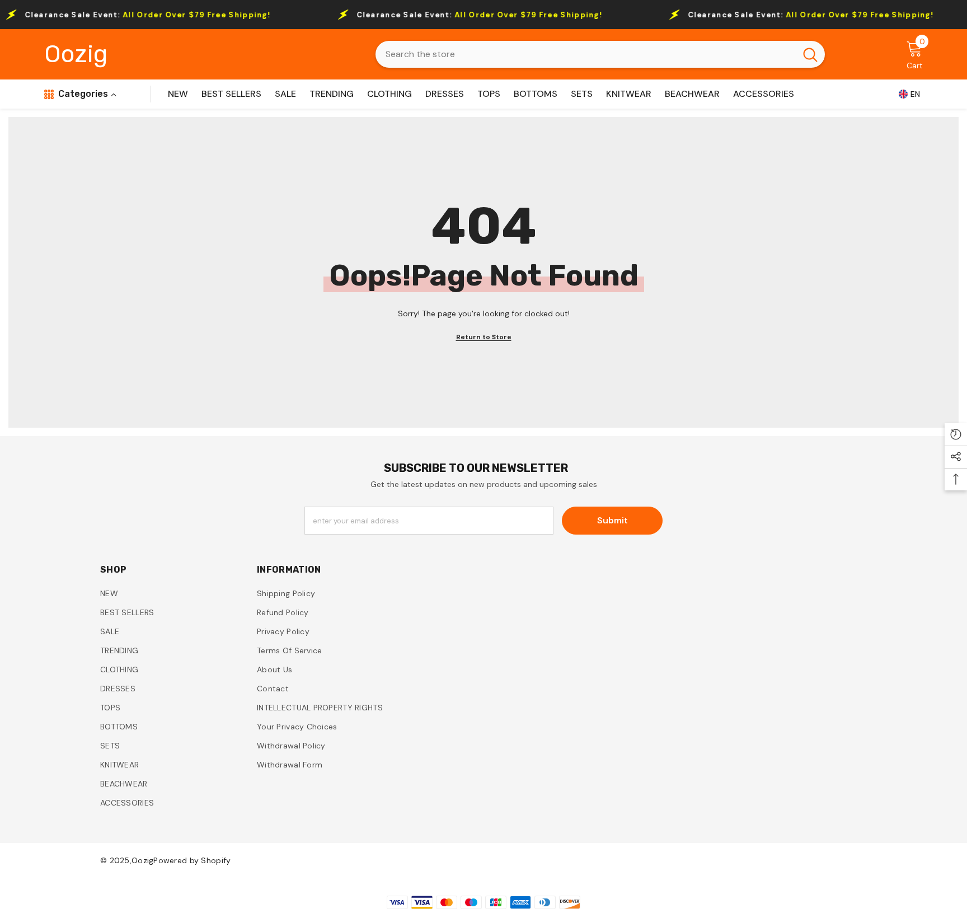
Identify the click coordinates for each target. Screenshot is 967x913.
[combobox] (585, 54)
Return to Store (483, 337)
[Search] (600, 54)
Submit (612, 520)
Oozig (142, 860)
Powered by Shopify (192, 860)
